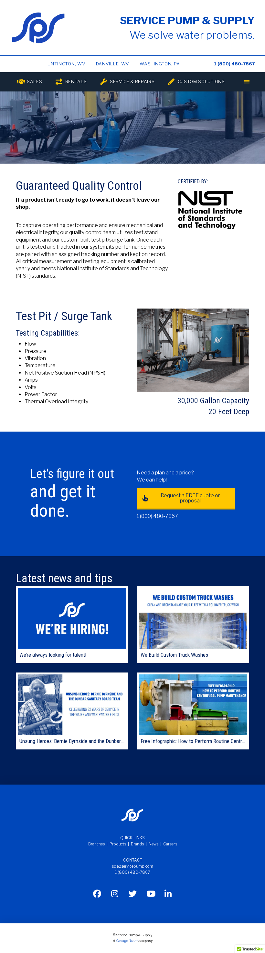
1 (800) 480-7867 (234, 63)
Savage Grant (127, 941)
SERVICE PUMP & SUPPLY (187, 20)
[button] (247, 82)
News (153, 844)
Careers (170, 844)
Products (118, 844)
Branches (96, 844)
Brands (137, 844)
